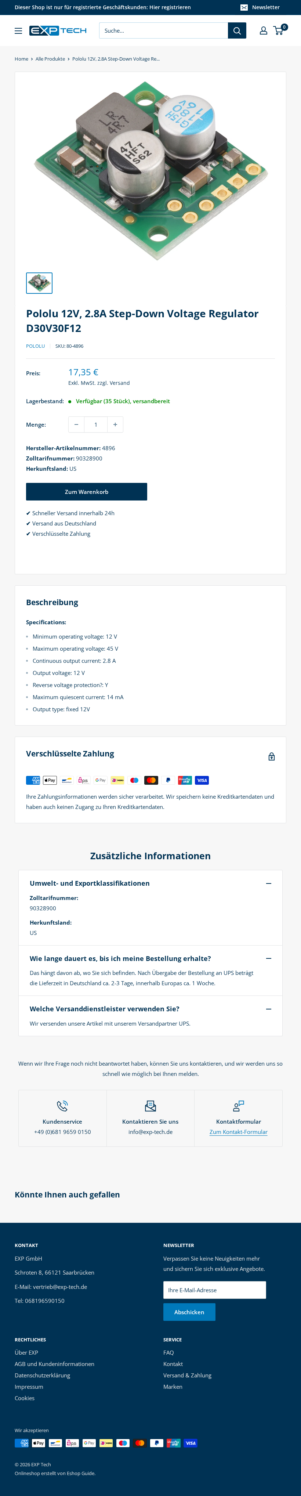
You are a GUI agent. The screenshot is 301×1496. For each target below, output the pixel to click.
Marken (172, 1386)
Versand (120, 382)
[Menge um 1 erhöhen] (115, 424)
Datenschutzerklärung (42, 1375)
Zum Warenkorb (86, 491)
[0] (278, 30)
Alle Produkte (50, 58)
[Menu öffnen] (18, 31)
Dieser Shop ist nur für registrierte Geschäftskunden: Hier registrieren (103, 7)
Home (21, 58)
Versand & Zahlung (187, 1375)
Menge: (36, 424)
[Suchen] (237, 30)
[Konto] (263, 30)
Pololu (35, 346)
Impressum (29, 1386)
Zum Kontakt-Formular (239, 1131)
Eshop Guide (80, 1473)
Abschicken (189, 1312)
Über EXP (26, 1352)
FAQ (168, 1352)
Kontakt (173, 1363)
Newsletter (266, 7)
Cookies (25, 1398)
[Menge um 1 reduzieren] (76, 424)
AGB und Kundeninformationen (54, 1363)
